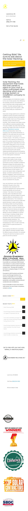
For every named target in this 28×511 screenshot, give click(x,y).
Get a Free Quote (12, 26)
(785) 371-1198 (10, 22)
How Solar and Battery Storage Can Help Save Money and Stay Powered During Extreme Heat (13, 319)
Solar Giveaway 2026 (9, 307)
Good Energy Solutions (17, 62)
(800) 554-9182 (16, 381)
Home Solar (7, 64)
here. (10, 288)
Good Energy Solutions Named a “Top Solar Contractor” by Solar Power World (13, 327)
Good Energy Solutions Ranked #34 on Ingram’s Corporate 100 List (13, 312)
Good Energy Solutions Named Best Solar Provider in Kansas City (13, 334)
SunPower (13, 64)
